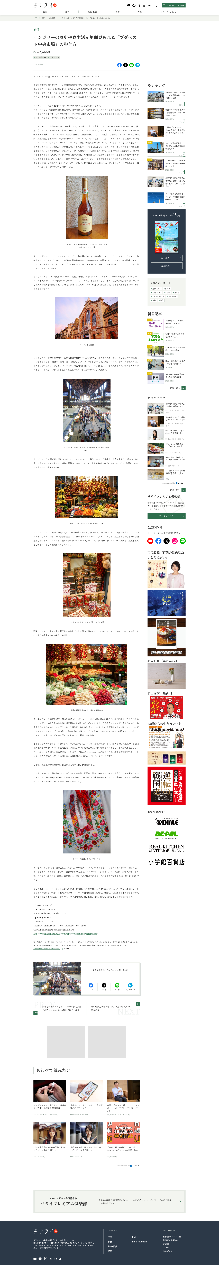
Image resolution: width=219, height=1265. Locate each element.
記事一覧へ (175, 387)
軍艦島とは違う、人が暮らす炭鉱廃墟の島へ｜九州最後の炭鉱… (175, 95)
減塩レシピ (156, 292)
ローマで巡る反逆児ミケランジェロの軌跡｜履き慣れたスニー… (175, 146)
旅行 (67, 12)
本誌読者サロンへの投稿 (172, 1236)
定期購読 (165, 265)
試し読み (165, 258)
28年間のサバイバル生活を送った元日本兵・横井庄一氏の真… (175, 163)
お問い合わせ (168, 1251)
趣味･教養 (92, 12)
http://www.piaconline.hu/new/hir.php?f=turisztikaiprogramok (64, 933)
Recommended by (123, 1166)
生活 (140, 12)
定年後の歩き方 (158, 296)
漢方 (161, 300)
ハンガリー (41, 57)
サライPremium (139, 1241)
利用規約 (166, 1247)
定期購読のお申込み (170, 1240)
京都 (154, 300)
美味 (45, 12)
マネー (167, 292)
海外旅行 (52, 18)
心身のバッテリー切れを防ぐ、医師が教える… (175, 348)
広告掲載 (166, 1244)
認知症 (176, 292)
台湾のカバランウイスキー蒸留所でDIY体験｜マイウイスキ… (175, 112)
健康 (117, 12)
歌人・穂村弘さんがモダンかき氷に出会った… (175, 362)
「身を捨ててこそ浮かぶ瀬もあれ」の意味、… (175, 322)
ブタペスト (54, 57)
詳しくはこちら (166, 516)
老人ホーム (172, 296)
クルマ (167, 288)
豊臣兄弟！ (156, 288)
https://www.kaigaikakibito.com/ (46, 948)
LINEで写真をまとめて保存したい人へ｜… (174, 335)
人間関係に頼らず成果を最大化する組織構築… (175, 375)
